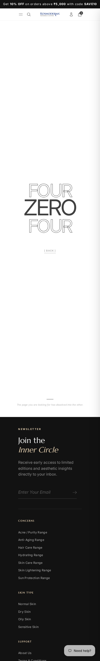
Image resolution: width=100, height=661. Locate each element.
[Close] (85, 288)
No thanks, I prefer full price (50, 369)
